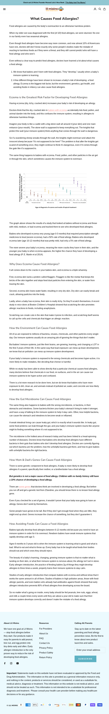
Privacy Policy (46, 648)
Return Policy (45, 657)
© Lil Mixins (12, 705)
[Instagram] (11, 663)
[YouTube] (17, 663)
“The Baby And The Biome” (75, 3)
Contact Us (44, 643)
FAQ (41, 638)
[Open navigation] (4, 9)
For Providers (45, 629)
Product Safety (46, 653)
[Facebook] (5, 663)
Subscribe (85, 659)
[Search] (100, 9)
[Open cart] (104, 9)
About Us (43, 633)
